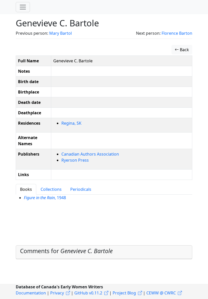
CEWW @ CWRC (161, 293)
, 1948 (45, 197)
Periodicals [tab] (80, 189)
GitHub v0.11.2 (88, 293)
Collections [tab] (51, 189)
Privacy (57, 293)
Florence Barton (177, 33)
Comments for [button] (66, 251)
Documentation (31, 293)
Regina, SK (71, 123)
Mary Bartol (60, 33)
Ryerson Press (75, 160)
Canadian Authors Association (90, 154)
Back (184, 49)
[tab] (104, 252)
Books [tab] (26, 189)
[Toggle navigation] (23, 7)
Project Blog (124, 293)
